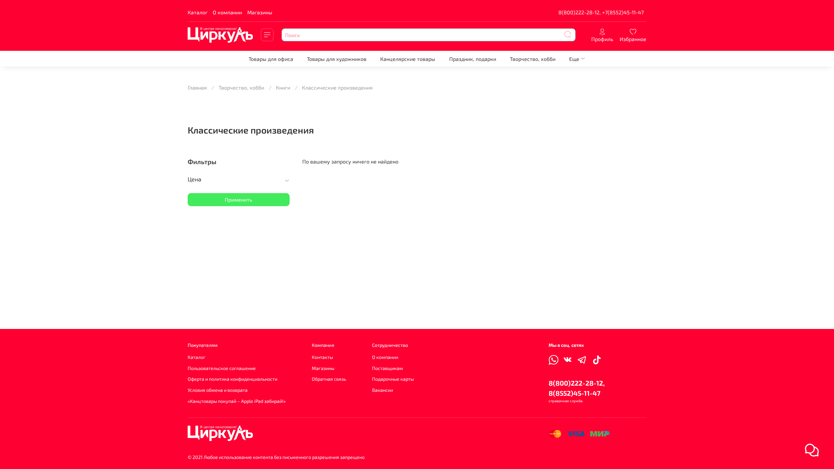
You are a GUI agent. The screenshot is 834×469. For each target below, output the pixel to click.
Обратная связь (329, 379)
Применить (238, 199)
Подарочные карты (393, 379)
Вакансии (382, 390)
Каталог (198, 12)
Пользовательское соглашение (222, 368)
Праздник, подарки (472, 59)
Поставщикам (387, 368)
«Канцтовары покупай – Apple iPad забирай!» (237, 401)
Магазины (259, 12)
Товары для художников (337, 59)
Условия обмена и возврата (218, 390)
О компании (227, 12)
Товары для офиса (271, 59)
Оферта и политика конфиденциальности (232, 379)
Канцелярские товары (407, 59)
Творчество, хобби (532, 59)
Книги (283, 87)
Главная (197, 87)
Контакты (322, 357)
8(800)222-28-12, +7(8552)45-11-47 (601, 12)
